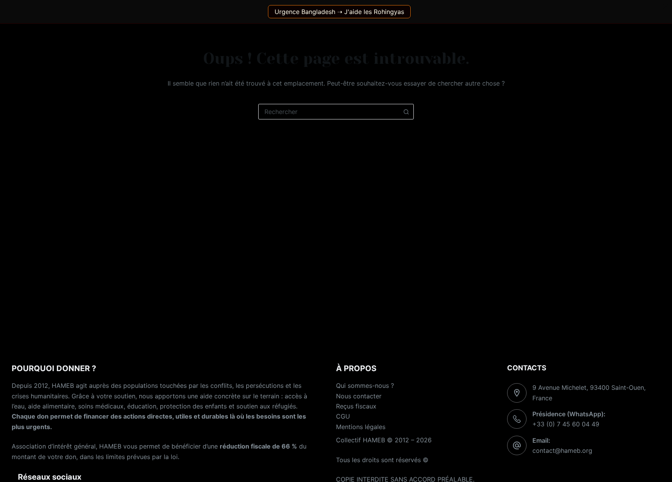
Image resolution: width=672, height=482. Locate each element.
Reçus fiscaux (356, 406)
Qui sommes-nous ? (365, 385)
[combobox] (329, 111)
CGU (343, 416)
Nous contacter (359, 396)
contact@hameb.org (562, 450)
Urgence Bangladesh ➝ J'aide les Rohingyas (339, 12)
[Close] (666, 6)
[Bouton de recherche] (406, 111)
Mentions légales (360, 427)
